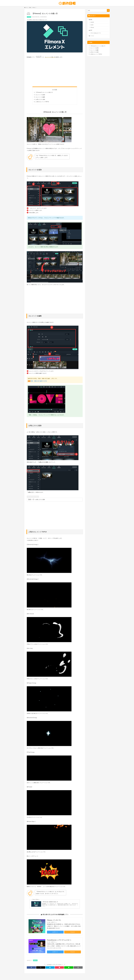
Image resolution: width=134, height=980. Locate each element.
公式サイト (55, 932)
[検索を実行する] (108, 10)
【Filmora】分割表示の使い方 (50, 901)
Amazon (72, 932)
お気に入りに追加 (40, 99)
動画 (91, 19)
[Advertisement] (55, 72)
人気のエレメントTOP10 (42, 101)
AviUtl (92, 24)
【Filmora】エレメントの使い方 (44, 92)
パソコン (92, 35)
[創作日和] (67, 3)
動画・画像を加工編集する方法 (39, 381)
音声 (91, 30)
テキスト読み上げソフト (96, 33)
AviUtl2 (92, 22)
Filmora (29, 16)
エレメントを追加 (40, 94)
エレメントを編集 (40, 97)
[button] (31, 967)
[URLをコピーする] (78, 967)
